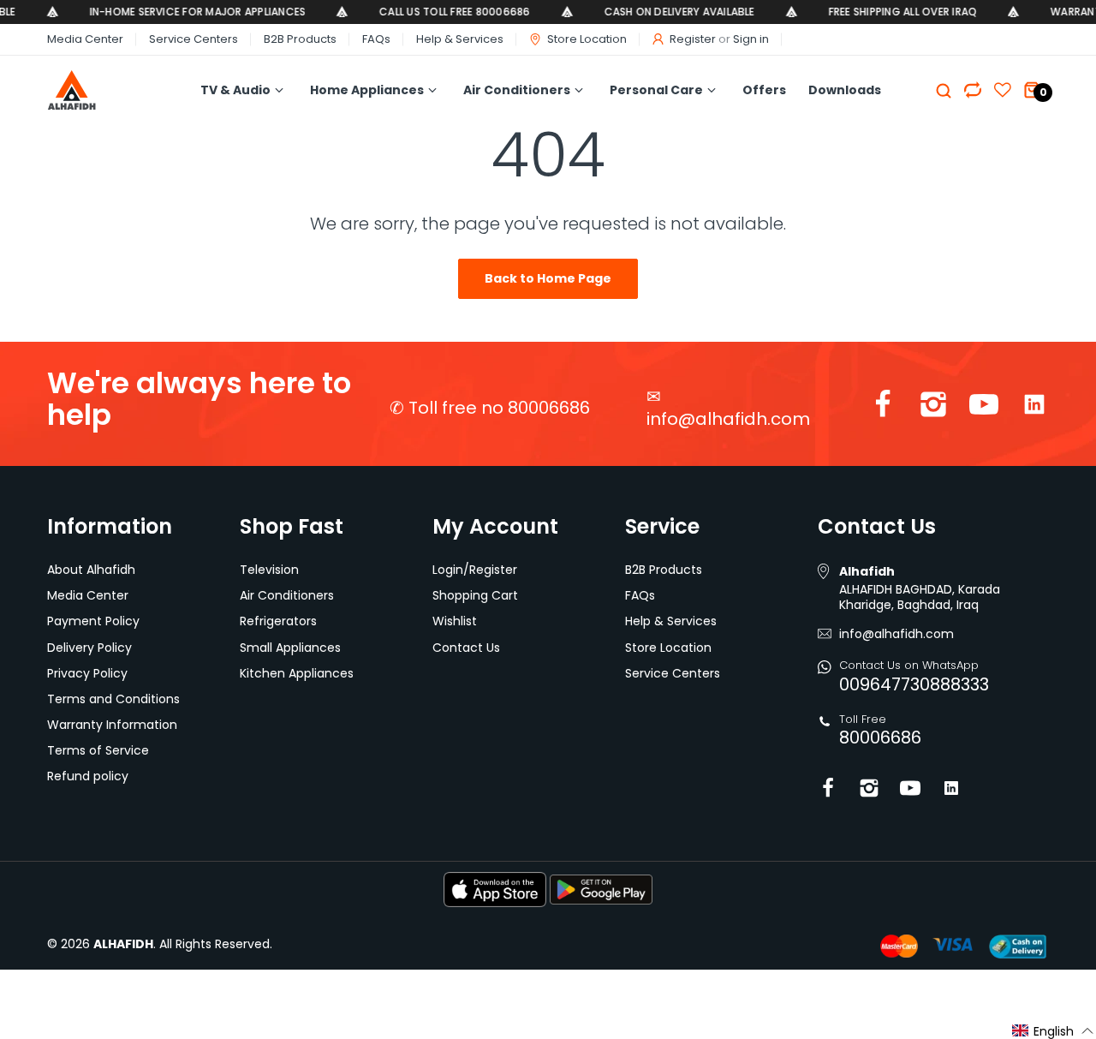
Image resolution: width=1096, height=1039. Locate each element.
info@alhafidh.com (728, 419)
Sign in (751, 39)
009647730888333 (914, 684)
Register (693, 39)
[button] (1053, 1031)
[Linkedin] (1034, 408)
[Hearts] (972, 90)
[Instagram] (933, 408)
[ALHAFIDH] (97, 90)
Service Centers (193, 39)
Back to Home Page (548, 278)
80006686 (880, 737)
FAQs (376, 39)
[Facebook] (882, 408)
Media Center (85, 39)
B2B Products (300, 39)
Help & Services (459, 39)
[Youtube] (983, 408)
